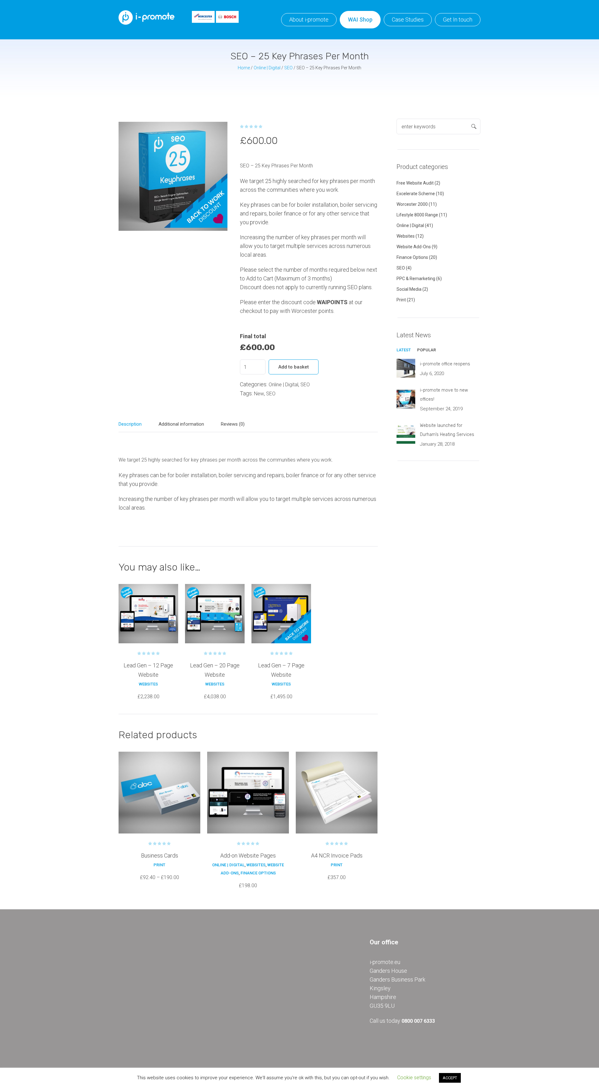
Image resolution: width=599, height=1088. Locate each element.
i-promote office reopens (445, 364)
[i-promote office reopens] (406, 368)
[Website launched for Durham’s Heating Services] (406, 434)
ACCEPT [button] (450, 1078)
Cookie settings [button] (414, 1078)
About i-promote (309, 19)
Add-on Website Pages (248, 855)
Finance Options (258, 873)
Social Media (409, 289)
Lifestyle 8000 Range (417, 214)
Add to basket (293, 367)
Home (244, 67)
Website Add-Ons (414, 246)
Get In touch (457, 19)
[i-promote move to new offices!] (406, 399)
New (259, 394)
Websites (148, 684)
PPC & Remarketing (416, 278)
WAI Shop (360, 19)
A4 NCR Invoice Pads (337, 855)
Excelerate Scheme (416, 193)
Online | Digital (267, 67)
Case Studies (408, 19)
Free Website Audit (415, 183)
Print (159, 865)
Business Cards (159, 855)
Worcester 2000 (412, 204)
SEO (288, 67)
